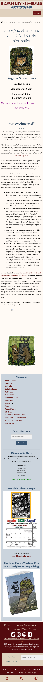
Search (21, 678)
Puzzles (8, 406)
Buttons (8, 383)
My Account (7, 678)
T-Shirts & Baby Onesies (15, 415)
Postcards (9, 400)
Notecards (9, 395)
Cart (33, 676)
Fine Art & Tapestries (13, 420)
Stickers (8, 412)
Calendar (8, 386)
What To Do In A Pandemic (15, 417)
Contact (21, 641)
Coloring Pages (11, 389)
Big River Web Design (28, 672)
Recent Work (10, 409)
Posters (8, 403)
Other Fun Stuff (11, 397)
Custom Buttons (11, 423)
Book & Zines (10, 380)
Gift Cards (9, 392)
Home (5, 22)
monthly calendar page (21, 556)
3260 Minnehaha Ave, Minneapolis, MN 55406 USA (21, 639)
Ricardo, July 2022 (21, 156)
